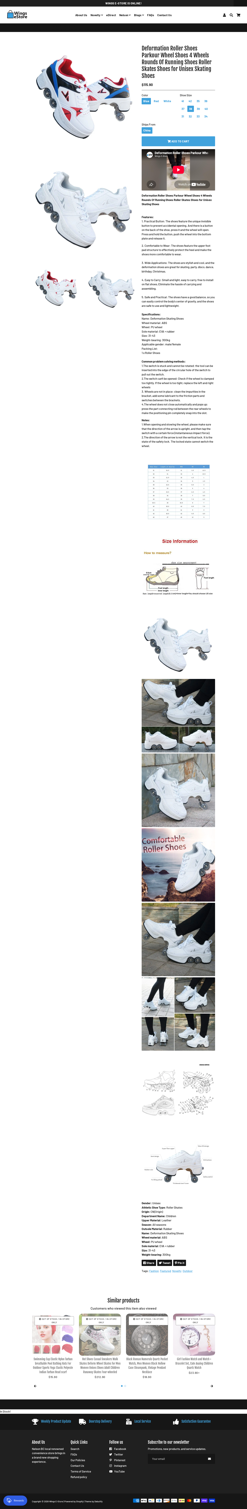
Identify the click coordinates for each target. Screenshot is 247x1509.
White (167, 101)
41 (182, 101)
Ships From (148, 124)
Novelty (96, 15)
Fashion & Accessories (63, 26)
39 (198, 108)
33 (198, 116)
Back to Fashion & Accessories (125, 1404)
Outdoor (188, 1271)
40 (206, 108)
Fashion (154, 1271)
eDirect (111, 15)
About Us (81, 15)
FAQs (150, 15)
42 (190, 101)
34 (206, 116)
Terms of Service (81, 1471)
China (147, 130)
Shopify (79, 1501)
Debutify (98, 1501)
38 (190, 108)
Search (75, 1448)
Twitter (118, 1454)
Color (145, 95)
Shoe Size (186, 95)
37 (182, 108)
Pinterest (119, 1460)
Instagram (120, 1465)
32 (190, 116)
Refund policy (79, 1477)
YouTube (119, 1471)
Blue (146, 101)
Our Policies (78, 1460)
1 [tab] (122, 1386)
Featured (165, 1271)
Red (156, 101)
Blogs (138, 15)
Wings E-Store (39, 26)
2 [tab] (125, 1386)
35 (198, 101)
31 (182, 116)
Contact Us (164, 15)
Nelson (124, 15)
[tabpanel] (53, 1347)
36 (206, 101)
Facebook (120, 1448)
